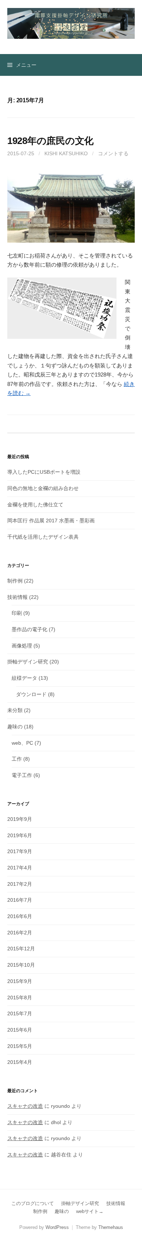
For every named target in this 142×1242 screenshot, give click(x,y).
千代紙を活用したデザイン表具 (43, 537)
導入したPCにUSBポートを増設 (43, 472)
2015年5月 (19, 1046)
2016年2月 (19, 932)
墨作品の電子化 (29, 629)
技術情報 (17, 597)
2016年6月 (19, 916)
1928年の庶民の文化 (50, 141)
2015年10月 (21, 965)
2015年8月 (19, 997)
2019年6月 (19, 835)
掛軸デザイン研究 (27, 662)
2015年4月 (19, 1062)
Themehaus (110, 1227)
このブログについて (32, 1203)
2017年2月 (19, 884)
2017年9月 (19, 851)
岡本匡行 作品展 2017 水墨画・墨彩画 (51, 520)
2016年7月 (19, 900)
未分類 (15, 710)
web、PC (22, 743)
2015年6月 (19, 1030)
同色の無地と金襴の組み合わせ (43, 488)
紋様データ (24, 678)
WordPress (57, 1227)
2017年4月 (19, 868)
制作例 (15, 581)
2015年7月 (19, 1013)
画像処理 (22, 646)
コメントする (113, 153)
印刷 (17, 613)
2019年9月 (19, 819)
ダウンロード (31, 694)
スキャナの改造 (25, 1106)
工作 (17, 759)
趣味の (15, 726)
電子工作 (22, 775)
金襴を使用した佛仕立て (35, 504)
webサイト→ (89, 1211)
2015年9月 (19, 981)
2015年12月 (21, 948)
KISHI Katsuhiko (66, 153)
